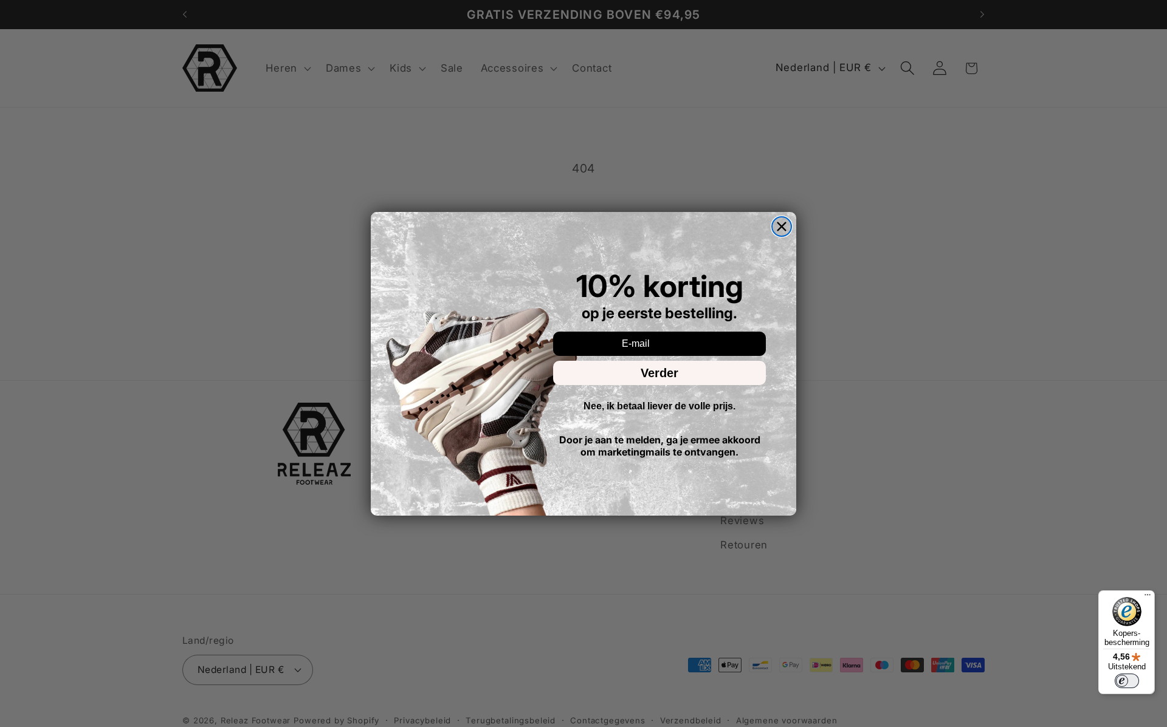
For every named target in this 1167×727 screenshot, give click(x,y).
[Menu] (1147, 597)
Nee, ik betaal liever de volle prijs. (659, 406)
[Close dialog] (781, 226)
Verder (659, 373)
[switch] (1127, 681)
